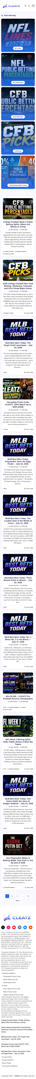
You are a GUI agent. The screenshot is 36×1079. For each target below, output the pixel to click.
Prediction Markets (8, 973)
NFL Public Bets (18, 82)
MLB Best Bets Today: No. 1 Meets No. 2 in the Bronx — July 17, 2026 (18, 639)
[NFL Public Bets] (18, 69)
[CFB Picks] (18, 138)
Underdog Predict (9, 982)
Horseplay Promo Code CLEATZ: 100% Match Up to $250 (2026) (18, 404)
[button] (29, 6)
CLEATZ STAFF (14, 701)
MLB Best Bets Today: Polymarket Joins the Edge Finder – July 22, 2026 (18, 461)
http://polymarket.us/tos (11, 960)
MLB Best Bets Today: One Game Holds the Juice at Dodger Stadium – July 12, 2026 (18, 801)
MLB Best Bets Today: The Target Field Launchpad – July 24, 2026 (18, 345)
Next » (18, 901)
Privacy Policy (7, 1057)
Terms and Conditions (10, 1066)
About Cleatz (6, 1063)
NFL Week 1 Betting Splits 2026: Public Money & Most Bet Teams (18, 741)
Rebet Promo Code (10, 992)
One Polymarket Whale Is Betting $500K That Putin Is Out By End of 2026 (18, 860)
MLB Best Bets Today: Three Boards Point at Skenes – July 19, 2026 (18, 580)
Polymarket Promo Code (11, 976)
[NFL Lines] (18, 35)
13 (28, 896)
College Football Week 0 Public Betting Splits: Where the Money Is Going (18, 224)
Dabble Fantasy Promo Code (13, 995)
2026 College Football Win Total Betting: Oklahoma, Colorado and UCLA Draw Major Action (18, 286)
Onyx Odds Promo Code (11, 989)
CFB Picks (18, 151)
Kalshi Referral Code (10, 979)
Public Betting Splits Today (18, 185)
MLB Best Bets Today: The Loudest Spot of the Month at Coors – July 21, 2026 (18, 520)
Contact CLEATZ (7, 1060)
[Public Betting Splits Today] (18, 172)
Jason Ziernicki (14, 229)
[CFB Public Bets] (18, 103)
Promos (4, 985)
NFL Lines (18, 48)
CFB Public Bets (18, 117)
